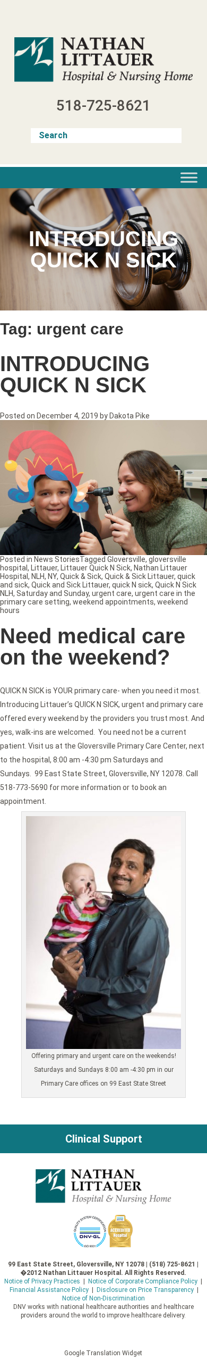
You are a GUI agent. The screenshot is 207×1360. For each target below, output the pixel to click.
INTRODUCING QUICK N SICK (75, 374)
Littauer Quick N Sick (96, 568)
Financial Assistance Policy (49, 1290)
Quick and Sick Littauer (70, 585)
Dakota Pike (129, 416)
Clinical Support (103, 1138)
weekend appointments (113, 602)
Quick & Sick (80, 576)
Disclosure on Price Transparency (145, 1290)
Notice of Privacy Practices (42, 1281)
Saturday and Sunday (52, 593)
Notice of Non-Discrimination (103, 1298)
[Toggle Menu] (188, 177)
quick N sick (132, 585)
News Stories (57, 559)
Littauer (44, 568)
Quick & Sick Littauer (139, 576)
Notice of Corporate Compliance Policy (142, 1281)
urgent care (112, 593)
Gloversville (126, 559)
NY (52, 576)
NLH (38, 576)
